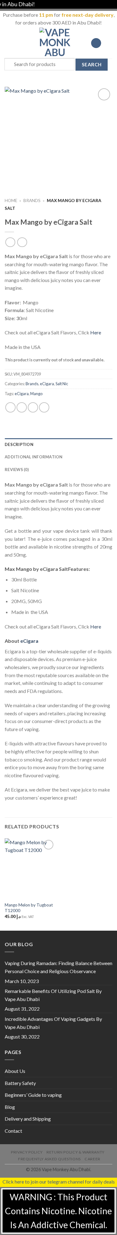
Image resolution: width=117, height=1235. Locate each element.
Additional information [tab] (34, 456)
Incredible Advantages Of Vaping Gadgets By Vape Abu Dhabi (53, 1023)
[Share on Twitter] (33, 407)
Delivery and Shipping (28, 1119)
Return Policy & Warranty (75, 1152)
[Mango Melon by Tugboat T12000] (30, 868)
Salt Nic (62, 383)
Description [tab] (19, 444)
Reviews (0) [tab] (17, 469)
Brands (32, 200)
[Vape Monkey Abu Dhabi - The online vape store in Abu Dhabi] (55, 43)
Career (92, 1159)
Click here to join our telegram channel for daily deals (58, 1181)
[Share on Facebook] (22, 407)
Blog (10, 1107)
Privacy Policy (27, 1152)
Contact (13, 1131)
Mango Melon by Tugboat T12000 (29, 907)
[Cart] (109, 43)
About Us (15, 1071)
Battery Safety (20, 1083)
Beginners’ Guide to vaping (33, 1095)
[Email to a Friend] (44, 407)
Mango (36, 393)
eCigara (47, 383)
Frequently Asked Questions (49, 1159)
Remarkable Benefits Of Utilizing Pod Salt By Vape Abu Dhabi (53, 995)
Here (95, 332)
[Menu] (8, 43)
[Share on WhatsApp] (10, 407)
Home (11, 200)
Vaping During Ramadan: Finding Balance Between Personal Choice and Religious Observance (58, 967)
